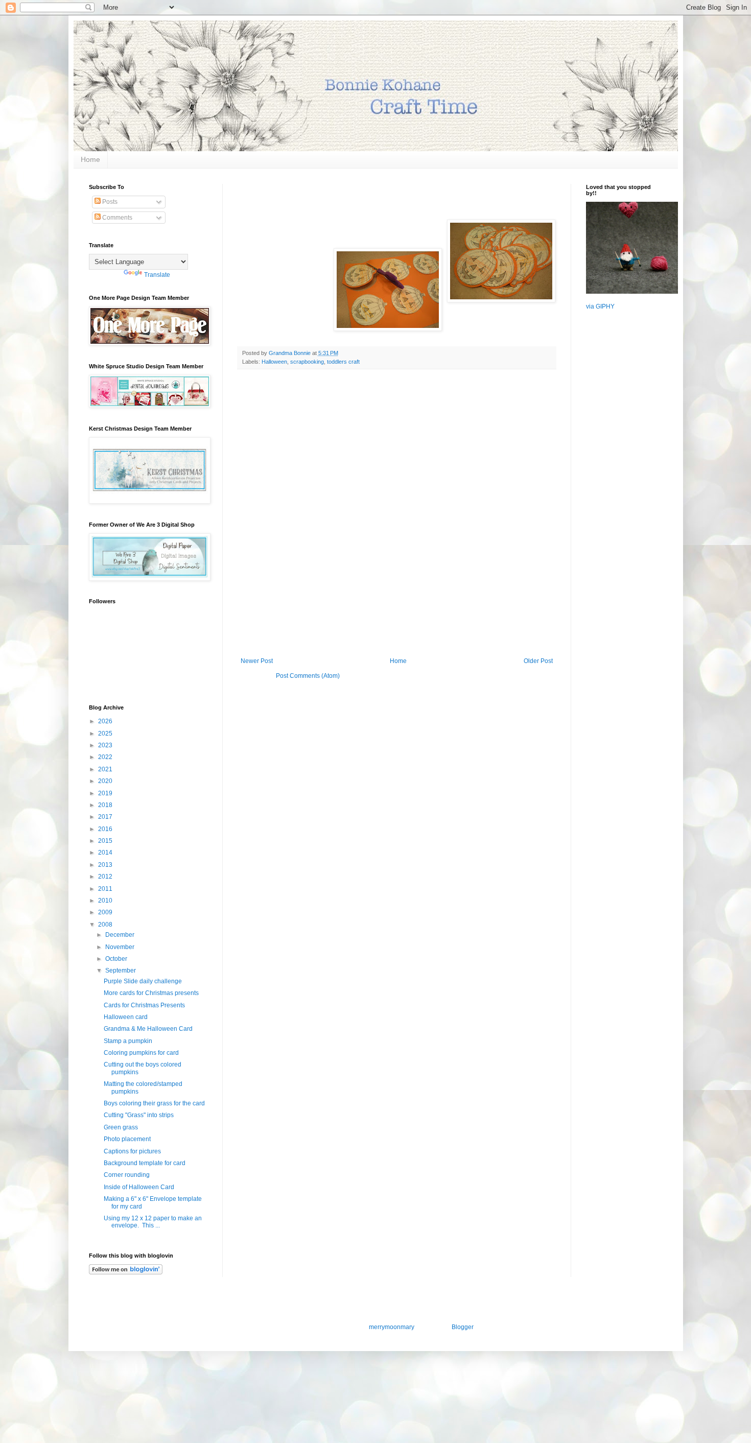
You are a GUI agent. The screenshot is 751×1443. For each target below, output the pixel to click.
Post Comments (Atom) (308, 675)
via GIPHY (600, 306)
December (120, 934)
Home (90, 159)
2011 (106, 888)
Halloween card (126, 1017)
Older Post (538, 661)
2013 (106, 864)
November (120, 947)
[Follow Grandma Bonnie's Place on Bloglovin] (125, 1272)
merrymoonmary (391, 1327)
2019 (106, 793)
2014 (106, 852)
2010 (106, 900)
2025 (106, 733)
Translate (157, 274)
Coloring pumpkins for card (141, 1052)
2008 (106, 924)
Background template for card (144, 1163)
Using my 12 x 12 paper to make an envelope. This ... (153, 1222)
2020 (106, 781)
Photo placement (127, 1139)
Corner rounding (127, 1174)
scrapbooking (307, 362)
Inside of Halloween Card (139, 1187)
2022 (106, 757)
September (121, 970)
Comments (116, 217)
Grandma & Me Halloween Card (148, 1028)
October (117, 958)
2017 (106, 816)
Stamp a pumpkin (128, 1041)
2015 (106, 840)
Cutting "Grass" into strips (139, 1115)
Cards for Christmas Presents (144, 1005)
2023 (106, 745)
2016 (106, 829)
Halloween (274, 362)
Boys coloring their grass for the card (154, 1103)
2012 (106, 876)
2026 (106, 721)
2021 (106, 769)
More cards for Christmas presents (151, 993)
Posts (109, 201)
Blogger (462, 1327)
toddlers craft (343, 362)
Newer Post (257, 661)
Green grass (121, 1127)
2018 (106, 805)
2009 (106, 912)
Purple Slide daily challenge (143, 981)
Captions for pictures (132, 1151)
